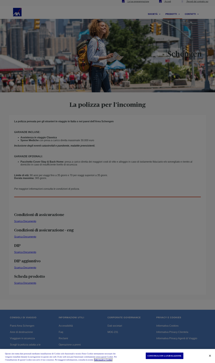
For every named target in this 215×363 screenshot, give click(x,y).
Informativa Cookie (103, 360)
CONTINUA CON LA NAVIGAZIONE (164, 355)
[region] (107, 356)
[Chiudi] (210, 355)
